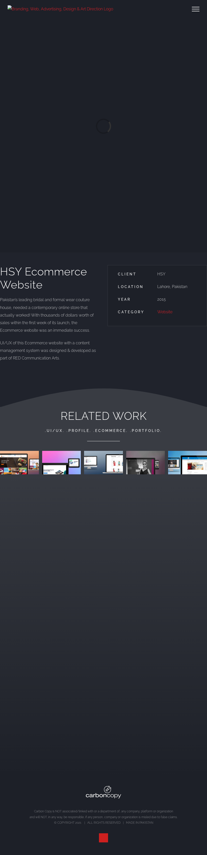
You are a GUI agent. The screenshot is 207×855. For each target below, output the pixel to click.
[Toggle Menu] (196, 9)
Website (164, 311)
